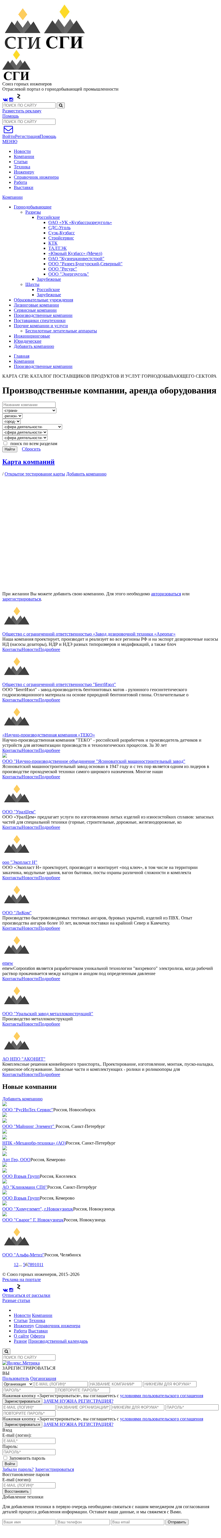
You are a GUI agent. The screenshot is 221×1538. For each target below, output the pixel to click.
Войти (10, 1464)
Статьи (21, 161)
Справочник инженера (36, 177)
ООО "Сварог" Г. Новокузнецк (33, 1219)
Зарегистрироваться (22, 1401)
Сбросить (31, 449)
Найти (10, 449)
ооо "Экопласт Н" (19, 862)
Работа (20, 182)
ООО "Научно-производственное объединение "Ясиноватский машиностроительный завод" (93, 761)
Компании (24, 156)
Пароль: (10, 1446)
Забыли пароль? (18, 1469)
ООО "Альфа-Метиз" (23, 1254)
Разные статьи (16, 1300)
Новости (22, 151)
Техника (22, 166)
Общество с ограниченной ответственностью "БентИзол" (59, 684)
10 (37, 1264)
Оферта (37, 1336)
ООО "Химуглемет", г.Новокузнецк (37, 1208)
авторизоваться (166, 593)
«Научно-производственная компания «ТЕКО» (48, 734)
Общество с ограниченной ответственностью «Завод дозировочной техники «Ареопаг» (89, 633)
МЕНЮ (9, 141)
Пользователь (15, 1378)
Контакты (12, 649)
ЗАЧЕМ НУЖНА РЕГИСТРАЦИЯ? (78, 1401)
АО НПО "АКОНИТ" (23, 1058)
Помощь (10, 116)
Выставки (23, 187)
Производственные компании (43, 366)
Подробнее (49, 649)
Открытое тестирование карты (35, 473)
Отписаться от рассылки (26, 1295)
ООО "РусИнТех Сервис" (27, 1109)
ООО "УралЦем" (19, 811)
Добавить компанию (34, 346)
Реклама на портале (21, 1279)
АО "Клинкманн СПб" (24, 1187)
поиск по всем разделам (32, 443)
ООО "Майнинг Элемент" (29, 1126)
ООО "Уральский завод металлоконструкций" (47, 1013)
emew (7, 963)
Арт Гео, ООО (16, 1159)
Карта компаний (28, 461)
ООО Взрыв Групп (21, 1176)
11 (41, 1264)
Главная (21, 356)
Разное (20, 1341)
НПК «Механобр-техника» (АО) (34, 1143)
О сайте (21, 1336)
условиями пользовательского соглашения (161, 1395)
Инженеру (24, 171)
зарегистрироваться (21, 599)
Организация (43, 1378)
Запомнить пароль (26, 1458)
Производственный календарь (58, 1341)
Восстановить (17, 1491)
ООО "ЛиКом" (17, 912)
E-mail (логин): (16, 1435)
